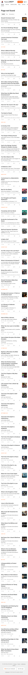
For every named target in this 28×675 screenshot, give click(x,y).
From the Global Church (6, 41)
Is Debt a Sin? (5, 239)
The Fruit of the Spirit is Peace (9, 456)
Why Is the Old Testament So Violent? (9, 512)
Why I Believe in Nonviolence (9, 574)
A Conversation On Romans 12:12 (9, 201)
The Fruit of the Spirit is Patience (10, 445)
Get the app (20, 668)
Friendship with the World (8, 211)
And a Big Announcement (7, 63)
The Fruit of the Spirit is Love (9, 483)
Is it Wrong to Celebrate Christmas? (8, 305)
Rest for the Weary (6, 189)
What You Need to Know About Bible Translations (10, 650)
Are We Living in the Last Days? (10, 250)
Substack (7, 672)
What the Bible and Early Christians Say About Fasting (10, 20)
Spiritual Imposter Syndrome (9, 229)
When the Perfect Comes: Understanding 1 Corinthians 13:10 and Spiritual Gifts (9, 363)
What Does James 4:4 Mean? (7, 212)
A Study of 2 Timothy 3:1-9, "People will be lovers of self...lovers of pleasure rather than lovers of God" (10, 253)
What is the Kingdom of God (9, 492)
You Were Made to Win (7, 157)
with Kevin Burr (4, 652)
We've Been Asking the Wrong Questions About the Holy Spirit (10, 82)
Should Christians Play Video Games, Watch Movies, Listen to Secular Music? (10, 97)
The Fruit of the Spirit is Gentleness (8, 404)
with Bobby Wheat (5, 420)
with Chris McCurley (5, 596)
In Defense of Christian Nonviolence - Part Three (9, 553)
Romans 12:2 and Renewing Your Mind (10, 222)
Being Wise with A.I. (7, 270)
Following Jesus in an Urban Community (9, 616)
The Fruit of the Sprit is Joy (9, 465)
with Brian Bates (5, 387)
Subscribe (20, 1)
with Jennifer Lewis (5, 588)
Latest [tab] (3, 14)
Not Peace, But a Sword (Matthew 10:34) (10, 538)
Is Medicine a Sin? (6, 166)
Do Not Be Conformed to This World (9, 220)
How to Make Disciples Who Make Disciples (10, 338)
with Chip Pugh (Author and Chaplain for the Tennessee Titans (10, 159)
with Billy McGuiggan (6, 438)
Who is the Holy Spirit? (7, 73)
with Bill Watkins (5, 447)
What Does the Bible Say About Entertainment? (10, 94)
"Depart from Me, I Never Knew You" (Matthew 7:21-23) (9, 232)
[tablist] (8, 14)
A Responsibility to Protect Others (8, 564)
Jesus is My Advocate (7, 503)
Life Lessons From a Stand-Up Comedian (9, 384)
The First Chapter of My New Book (9, 374)
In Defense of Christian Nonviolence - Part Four (9, 541)
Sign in (25, 1)
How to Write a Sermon (7, 317)
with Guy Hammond (6, 397)
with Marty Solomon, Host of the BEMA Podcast (10, 138)
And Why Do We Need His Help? (8, 75)
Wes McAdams (8, 22)
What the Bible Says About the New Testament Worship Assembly (9, 53)
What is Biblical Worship (8, 50)
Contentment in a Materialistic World (10, 178)
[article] (14, 21)
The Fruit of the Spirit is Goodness (8, 427)
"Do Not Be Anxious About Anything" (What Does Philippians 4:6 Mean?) (9, 128)
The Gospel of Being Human (9, 135)
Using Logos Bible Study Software (9, 319)
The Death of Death (6, 113)
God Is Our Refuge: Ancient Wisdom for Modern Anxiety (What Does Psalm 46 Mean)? (10, 149)
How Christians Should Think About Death (9, 115)
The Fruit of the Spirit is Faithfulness (8, 417)
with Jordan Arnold (5, 430)
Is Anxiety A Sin (5, 126)
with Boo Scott (4, 485)
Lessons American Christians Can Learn (9, 38)
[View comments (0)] (8, 287)
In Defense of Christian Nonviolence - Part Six (9, 515)
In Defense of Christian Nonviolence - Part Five (9, 527)
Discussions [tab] (11, 14)
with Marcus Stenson (6, 467)
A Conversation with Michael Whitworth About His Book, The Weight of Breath (10, 263)
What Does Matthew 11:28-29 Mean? (10, 191)
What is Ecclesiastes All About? (10, 260)
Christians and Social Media (9, 594)
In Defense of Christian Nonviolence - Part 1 (9, 577)
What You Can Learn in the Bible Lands (10, 326)
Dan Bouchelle (16, 42)
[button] (2, 4)
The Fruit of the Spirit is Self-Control (9, 394)
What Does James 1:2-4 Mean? (8, 106)
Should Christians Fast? (8, 18)
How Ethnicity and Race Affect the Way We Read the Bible (9, 629)
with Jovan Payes (5, 619)
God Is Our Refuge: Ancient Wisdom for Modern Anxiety (9, 146)
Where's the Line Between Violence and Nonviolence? (9, 549)
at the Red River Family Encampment (9, 505)
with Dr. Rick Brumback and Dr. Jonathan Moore (10, 330)
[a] (24, 20)
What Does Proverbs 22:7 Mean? (8, 241)
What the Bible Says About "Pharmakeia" (10, 168)
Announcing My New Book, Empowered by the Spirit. (10, 86)
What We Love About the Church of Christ (10, 61)
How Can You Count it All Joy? (9, 104)
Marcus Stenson (16, 22)
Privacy (15, 664)
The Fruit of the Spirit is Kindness (10, 437)
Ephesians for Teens (5, 377)
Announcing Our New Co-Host (8, 283)
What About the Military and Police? (9, 523)
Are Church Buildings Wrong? (9, 27)
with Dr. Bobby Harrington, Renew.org (10, 355)
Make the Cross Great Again (9, 473)
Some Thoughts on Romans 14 (8, 308)
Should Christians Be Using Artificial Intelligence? (9, 272)
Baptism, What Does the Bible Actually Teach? (9, 352)
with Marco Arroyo (5, 609)
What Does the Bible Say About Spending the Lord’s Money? (10, 30)
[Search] (25, 14)
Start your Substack (10, 668)
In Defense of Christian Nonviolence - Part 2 (9, 567)
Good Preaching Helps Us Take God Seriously (10, 639)
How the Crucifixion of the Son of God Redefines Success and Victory (10, 476)
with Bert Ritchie (5, 458)
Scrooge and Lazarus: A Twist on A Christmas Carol (10, 293)
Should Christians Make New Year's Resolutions (9, 280)
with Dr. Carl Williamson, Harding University (9, 341)
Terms (18, 664)
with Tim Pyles (4, 407)
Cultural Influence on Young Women (9, 585)
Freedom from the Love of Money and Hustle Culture (10, 182)
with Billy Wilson (5, 642)
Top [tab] (7, 14)
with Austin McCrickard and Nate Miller (10, 367)
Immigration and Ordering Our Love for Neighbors (9, 606)
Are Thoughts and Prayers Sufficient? (8, 198)
